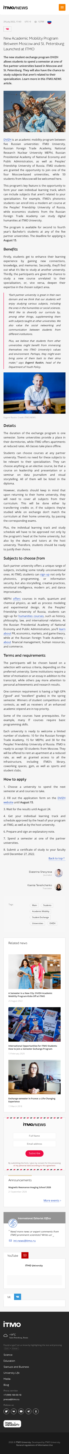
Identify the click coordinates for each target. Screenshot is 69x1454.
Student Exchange (40, 917)
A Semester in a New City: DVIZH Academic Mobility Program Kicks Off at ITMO (30, 995)
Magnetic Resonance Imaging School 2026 (29, 1187)
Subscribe (34, 1153)
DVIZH (7, 139)
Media (7, 1379)
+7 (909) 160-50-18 (12, 1394)
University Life (11, 1373)
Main (34, 905)
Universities (37, 923)
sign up (45, 574)
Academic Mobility (40, 911)
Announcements (20, 1180)
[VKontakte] (7, 28)
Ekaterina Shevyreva (40, 872)
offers (17, 598)
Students (47, 905)
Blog (6, 1385)
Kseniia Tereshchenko (39, 885)
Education (9, 1361)
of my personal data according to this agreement (34, 1165)
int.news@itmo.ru (24, 1241)
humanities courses (31, 616)
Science (8, 1355)
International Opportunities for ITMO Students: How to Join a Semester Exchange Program (32, 1047)
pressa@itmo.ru (11, 1399)
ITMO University (34, 1265)
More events (51, 1200)
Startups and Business (16, 1367)
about (7, 642)
